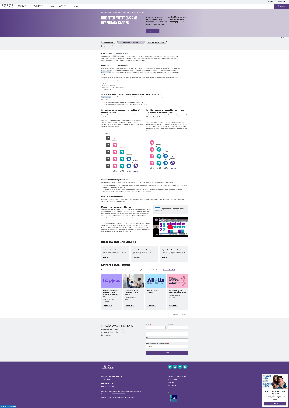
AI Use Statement (172, 379)
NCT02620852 (106, 301)
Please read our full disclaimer (118, 393)
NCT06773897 (172, 297)
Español (282, 1)
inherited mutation (106, 72)
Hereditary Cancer (122, 12)
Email (147, 337)
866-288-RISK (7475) (107, 383)
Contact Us (171, 382)
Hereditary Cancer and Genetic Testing (109, 12)
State (147, 331)
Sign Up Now (152, 31)
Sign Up (166, 353)
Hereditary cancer (106, 97)
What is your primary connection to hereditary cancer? (157, 343)
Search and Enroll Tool (169, 270)
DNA (114, 56)
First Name (148, 324)
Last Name (170, 324)
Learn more (107, 305)
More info (106, 257)
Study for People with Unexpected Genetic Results (131, 292)
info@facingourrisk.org (107, 386)
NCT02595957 (128, 299)
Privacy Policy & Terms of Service (177, 376)
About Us (270, 1)
